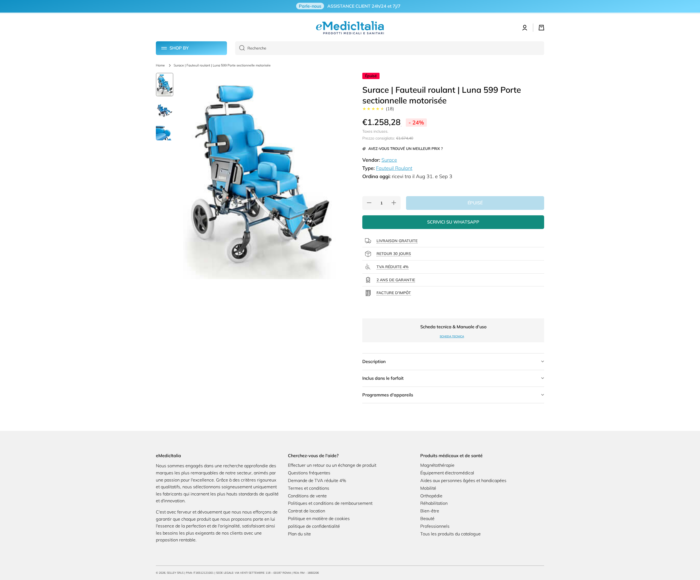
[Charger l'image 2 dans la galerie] (164, 110)
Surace (389, 160)
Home (160, 65)
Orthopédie (431, 495)
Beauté (427, 518)
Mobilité (428, 488)
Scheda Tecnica (452, 336)
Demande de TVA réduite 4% (317, 480)
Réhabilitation (434, 503)
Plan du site (299, 533)
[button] (541, 27)
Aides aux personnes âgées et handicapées (463, 480)
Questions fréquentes (309, 472)
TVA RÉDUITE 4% (393, 266)
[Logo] (350, 27)
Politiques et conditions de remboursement (330, 503)
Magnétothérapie (437, 465)
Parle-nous (310, 6)
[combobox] (389, 48)
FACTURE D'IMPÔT (394, 292)
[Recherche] (240, 48)
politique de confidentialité (314, 526)
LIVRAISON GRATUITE (397, 240)
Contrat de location (306, 511)
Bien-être (429, 511)
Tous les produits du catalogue (450, 533)
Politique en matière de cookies (319, 518)
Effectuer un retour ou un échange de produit (332, 465)
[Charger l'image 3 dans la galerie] (164, 132)
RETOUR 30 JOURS (394, 253)
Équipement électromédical (447, 472)
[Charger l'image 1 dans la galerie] (164, 84)
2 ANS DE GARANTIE (396, 279)
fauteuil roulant (394, 168)
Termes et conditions (308, 488)
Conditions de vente (307, 495)
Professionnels (435, 526)
